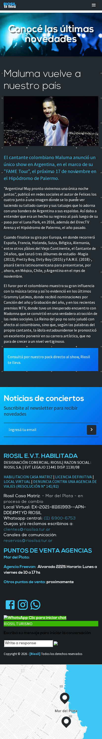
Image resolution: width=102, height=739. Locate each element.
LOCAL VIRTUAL (17, 481)
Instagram (22, 605)
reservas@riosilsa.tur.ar (28, 541)
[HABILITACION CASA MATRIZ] (52, 476)
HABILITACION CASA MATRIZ (28, 476)
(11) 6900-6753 (60, 519)
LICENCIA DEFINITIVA (73, 476)
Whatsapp (35, 605)
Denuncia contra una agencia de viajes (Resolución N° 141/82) (50, 484)
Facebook (10, 605)
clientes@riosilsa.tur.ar (27, 530)
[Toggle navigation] (93, 5)
